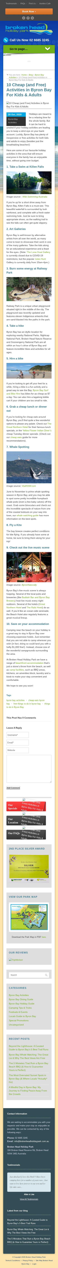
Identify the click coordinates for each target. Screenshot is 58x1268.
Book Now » (29, 11)
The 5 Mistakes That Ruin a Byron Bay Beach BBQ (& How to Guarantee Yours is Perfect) (28, 1066)
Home (24, 75)
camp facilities (17, 669)
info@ (17, 1141)
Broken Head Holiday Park (36, 1257)
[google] (23, 18)
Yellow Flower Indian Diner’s (37, 430)
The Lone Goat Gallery (38, 252)
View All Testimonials (29, 1199)
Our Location (13, 820)
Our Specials (12, 806)
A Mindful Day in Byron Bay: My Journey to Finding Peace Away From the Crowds (28, 1090)
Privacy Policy (28, 1260)
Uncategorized (16, 1024)
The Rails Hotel (34, 607)
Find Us (32, 3)
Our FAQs (14, 833)
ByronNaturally (29, 584)
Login (34, 1264)
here (44, 937)
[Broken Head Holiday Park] (29, 34)
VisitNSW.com (29, 486)
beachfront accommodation (30, 663)
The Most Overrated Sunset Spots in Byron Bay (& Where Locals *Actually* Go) (28, 1078)
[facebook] (28, 18)
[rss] (32, 18)
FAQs (22, 3)
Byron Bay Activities (19, 995)
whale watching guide (28, 515)
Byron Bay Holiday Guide (21, 1003)
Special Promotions (19, 1020)
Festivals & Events (18, 1012)
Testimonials (11, 3)
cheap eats (16, 437)
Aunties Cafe (45, 3)
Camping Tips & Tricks (20, 1007)
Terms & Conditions (12, 1260)
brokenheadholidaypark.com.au (34, 1141)
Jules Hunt (40, 259)
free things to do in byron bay (27, 703)
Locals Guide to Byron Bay (22, 1016)
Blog (31, 75)
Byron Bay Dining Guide (21, 999)
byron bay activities (15, 700)
